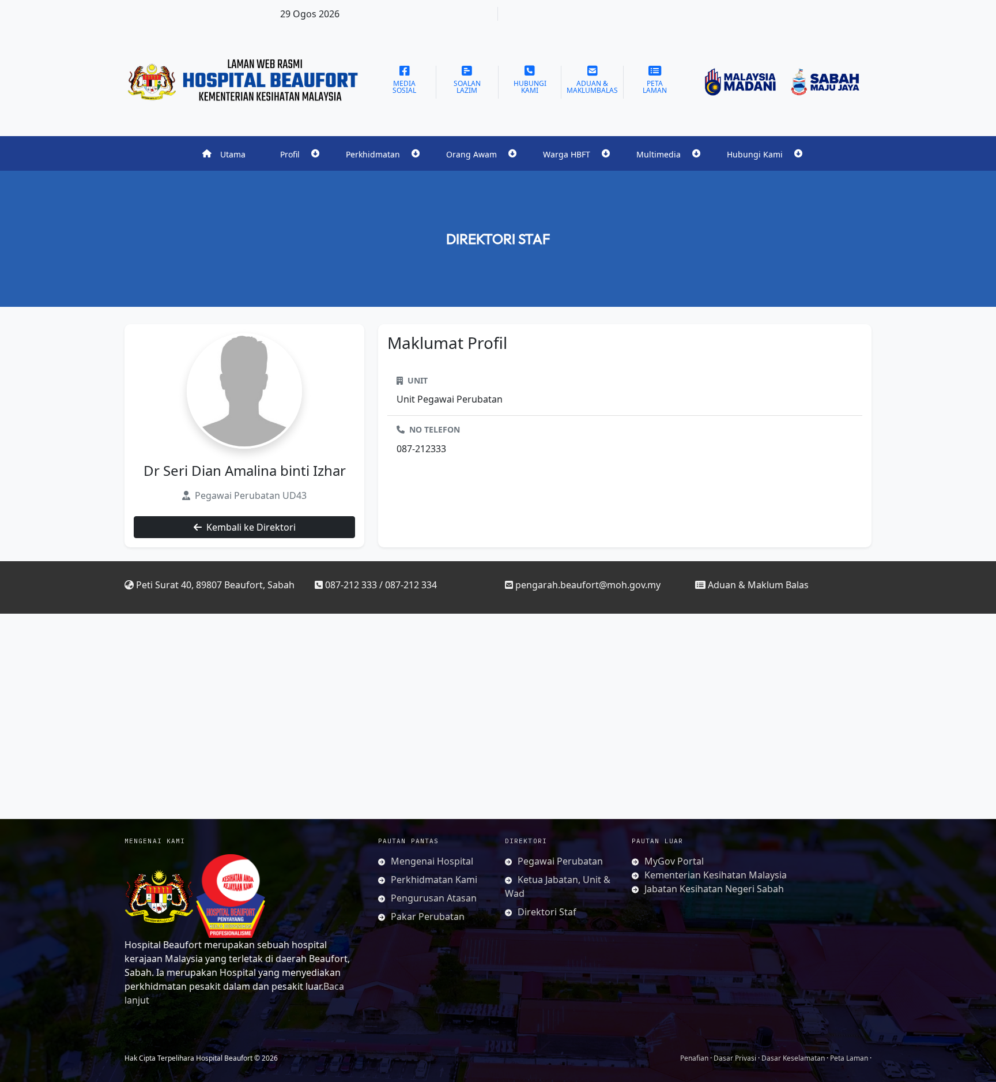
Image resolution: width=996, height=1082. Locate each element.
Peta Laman (849, 1058)
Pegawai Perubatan (560, 861)
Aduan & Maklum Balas (758, 584)
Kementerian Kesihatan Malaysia (715, 875)
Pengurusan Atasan (434, 898)
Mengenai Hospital (432, 861)
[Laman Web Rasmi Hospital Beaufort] (244, 82)
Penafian (694, 1058)
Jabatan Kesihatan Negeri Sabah (714, 888)
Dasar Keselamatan (793, 1058)
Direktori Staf (498, 238)
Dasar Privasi (735, 1058)
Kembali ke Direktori (251, 527)
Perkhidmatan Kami (434, 879)
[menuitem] (224, 153)
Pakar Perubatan (428, 916)
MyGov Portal (674, 861)
